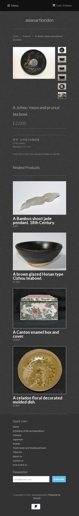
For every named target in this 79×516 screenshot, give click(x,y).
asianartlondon (40, 20)
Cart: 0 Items (64, 5)
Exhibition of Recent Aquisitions (28, 431)
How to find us (20, 465)
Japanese (18, 439)
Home (16, 427)
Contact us (18, 460)
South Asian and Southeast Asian (29, 448)
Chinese (17, 435)
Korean (16, 444)
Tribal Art (17, 452)
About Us (17, 456)
